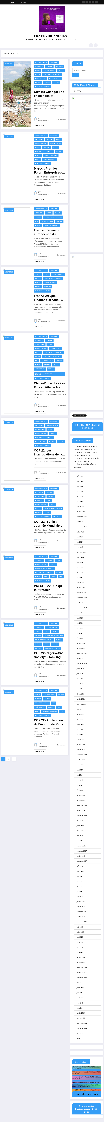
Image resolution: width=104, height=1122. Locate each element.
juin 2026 (80, 486)
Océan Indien (39, 369)
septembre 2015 (82, 977)
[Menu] (7, 45)
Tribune (88, 1086)
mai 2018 (80, 831)
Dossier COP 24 (40, 78)
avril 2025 (80, 547)
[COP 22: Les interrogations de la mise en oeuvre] (17, 450)
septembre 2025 (82, 527)
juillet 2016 (80, 932)
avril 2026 (80, 496)
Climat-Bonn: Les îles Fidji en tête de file (49, 385)
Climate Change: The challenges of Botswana (49, 94)
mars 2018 (80, 841)
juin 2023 (80, 618)
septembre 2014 (82, 1028)
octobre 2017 (81, 856)
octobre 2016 (81, 917)
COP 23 (37, 74)
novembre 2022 (82, 653)
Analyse (51, 496)
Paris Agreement (49, 159)
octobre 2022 (81, 658)
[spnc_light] (96, 45)
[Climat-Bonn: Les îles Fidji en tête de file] (17, 374)
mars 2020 (80, 734)
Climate (57, 213)
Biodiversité (89, 1084)
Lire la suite (39, 125)
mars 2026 (80, 501)
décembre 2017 (81, 846)
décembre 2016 (81, 907)
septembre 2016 (82, 922)
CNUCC (37, 147)
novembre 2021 (82, 704)
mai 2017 (80, 881)
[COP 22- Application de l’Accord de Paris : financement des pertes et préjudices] (17, 721)
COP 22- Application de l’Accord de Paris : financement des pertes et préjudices (49, 722)
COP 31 (98, 1071)
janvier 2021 (81, 714)
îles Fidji (47, 365)
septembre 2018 (82, 815)
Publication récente (42, 87)
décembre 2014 (81, 1018)
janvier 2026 (81, 511)
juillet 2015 (80, 988)
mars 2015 (80, 1008)
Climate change (49, 70)
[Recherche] (91, 45)
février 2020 (80, 739)
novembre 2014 (82, 1023)
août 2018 (80, 820)
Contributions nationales (54, 352)
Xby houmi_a (76, 91)
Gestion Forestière (76, 1086)
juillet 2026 (80, 481)
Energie (38, 83)
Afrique (49, 66)
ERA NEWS (95, 1077)
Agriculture (39, 344)
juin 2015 (80, 993)
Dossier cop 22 (40, 441)
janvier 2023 (81, 643)
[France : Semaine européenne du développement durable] (17, 235)
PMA (62, 711)
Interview (47, 287)
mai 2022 (80, 679)
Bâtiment (80, 1082)
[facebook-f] (83, 2)
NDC (60, 577)
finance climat (75, 1073)
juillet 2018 (80, 826)
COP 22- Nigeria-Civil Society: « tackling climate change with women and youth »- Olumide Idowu (49, 655)
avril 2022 (80, 684)
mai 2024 (80, 567)
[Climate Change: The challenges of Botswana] (17, 94)
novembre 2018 (82, 805)
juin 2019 (80, 770)
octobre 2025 (81, 522)
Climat (37, 70)
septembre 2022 (82, 663)
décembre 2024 (81, 552)
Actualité (53, 62)
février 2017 (80, 896)
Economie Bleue (54, 78)
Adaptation (39, 66)
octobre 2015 (81, 972)
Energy (47, 83)
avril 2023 (80, 628)
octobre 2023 (81, 603)
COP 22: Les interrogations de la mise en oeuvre (48, 452)
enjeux (56, 83)
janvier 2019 (81, 795)
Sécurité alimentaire (77, 1068)
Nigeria (55, 644)
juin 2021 (80, 709)
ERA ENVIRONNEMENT (51, 36)
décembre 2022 (81, 648)
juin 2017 (80, 876)
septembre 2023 (82, 608)
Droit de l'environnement (83, 1090)
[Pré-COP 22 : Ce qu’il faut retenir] (17, 585)
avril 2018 (80, 836)
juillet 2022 (80, 668)
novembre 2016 (82, 912)
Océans (50, 369)
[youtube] (96, 2)
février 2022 (80, 694)
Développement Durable (52, 74)
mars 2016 (80, 952)
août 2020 (80, 719)
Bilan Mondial (88, 1077)
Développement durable (87, 1066)
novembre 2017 (82, 851)
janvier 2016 (81, 957)
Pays (58, 707)
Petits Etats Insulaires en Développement (44, 373)
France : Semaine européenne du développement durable (46, 232)
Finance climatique (50, 155)
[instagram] (93, 2)
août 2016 (80, 927)
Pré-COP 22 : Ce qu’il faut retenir (49, 588)
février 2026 (80, 506)
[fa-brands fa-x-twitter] (87, 2)
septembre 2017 (82, 861)
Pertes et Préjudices (49, 711)
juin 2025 (80, 537)
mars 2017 (80, 891)
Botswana (59, 66)
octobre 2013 (81, 1038)
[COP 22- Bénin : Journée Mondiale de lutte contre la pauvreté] (17, 518)
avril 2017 (80, 886)
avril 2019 (80, 780)
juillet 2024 (80, 557)
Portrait (38, 648)
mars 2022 (80, 689)
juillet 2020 (80, 724)
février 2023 (80, 638)
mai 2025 (80, 542)
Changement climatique (88, 1082)
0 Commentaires (61, 119)
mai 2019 (80, 775)
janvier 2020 (81, 744)
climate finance (55, 143)
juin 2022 (80, 674)
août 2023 (80, 613)
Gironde (84, 1086)
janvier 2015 (81, 1013)
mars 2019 (80, 785)
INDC (45, 577)
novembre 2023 (82, 598)
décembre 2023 (81, 592)
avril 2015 (80, 1003)
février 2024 (80, 582)
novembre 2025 (82, 517)
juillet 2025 (80, 532)
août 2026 (80, 476)
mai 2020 (80, 729)
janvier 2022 (81, 699)
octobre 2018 (81, 810)
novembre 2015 (82, 967)
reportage (57, 516)
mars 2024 (80, 577)
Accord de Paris (41, 62)
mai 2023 (80, 623)
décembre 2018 (81, 800)
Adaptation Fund (52, 425)
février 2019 (80, 790)
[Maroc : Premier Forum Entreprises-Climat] (17, 167)
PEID (36, 711)
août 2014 (80, 1033)
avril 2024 (80, 572)
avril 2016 (80, 947)
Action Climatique (76, 1071)
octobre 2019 (81, 760)
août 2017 (80, 866)
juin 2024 (80, 562)
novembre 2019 (82, 755)
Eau (36, 221)
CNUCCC (61, 70)
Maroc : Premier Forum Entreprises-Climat (48, 170)
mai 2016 (80, 942)
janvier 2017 (81, 902)
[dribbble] (90, 2)
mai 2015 (80, 998)
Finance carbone (50, 283)
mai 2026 (80, 491)
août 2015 (80, 983)
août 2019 (80, 765)
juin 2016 (80, 937)
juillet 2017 (80, 871)
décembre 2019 (81, 750)
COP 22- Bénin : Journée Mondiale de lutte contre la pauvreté (49, 524)
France (37, 287)
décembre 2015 (81, 962)
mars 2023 (80, 633)
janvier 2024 (81, 587)
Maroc (37, 159)
